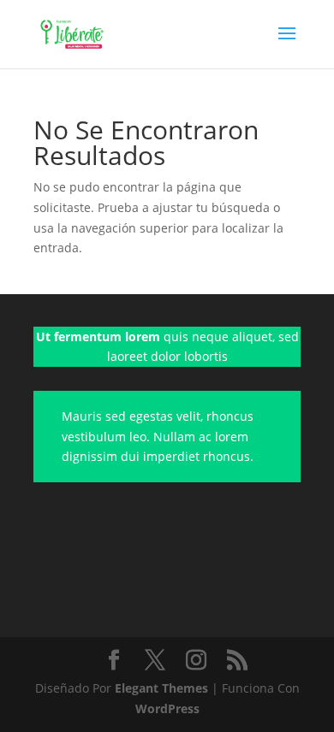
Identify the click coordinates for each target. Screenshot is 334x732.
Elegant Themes (161, 688)
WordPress (167, 708)
